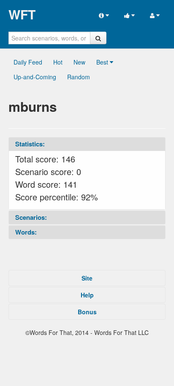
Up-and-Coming (35, 77)
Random (78, 77)
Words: (26, 232)
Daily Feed (28, 62)
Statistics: (30, 143)
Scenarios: (31, 217)
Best (103, 62)
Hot (58, 62)
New (79, 62)
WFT (21, 14)
